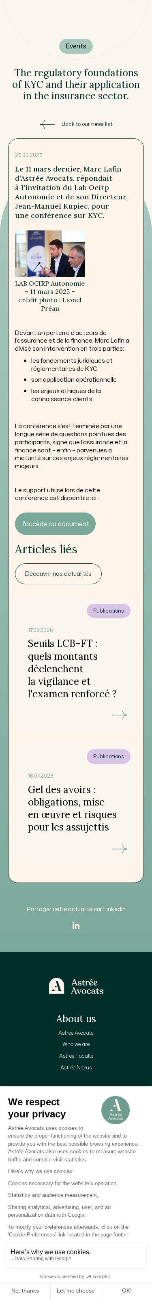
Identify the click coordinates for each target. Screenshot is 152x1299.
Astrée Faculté (76, 1055)
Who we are (76, 1044)
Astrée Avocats (76, 1032)
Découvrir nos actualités (58, 573)
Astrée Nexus (76, 1067)
